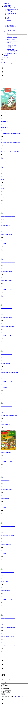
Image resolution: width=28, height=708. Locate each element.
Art (7, 38)
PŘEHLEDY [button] (7, 6)
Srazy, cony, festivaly (12, 51)
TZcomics (3, 63)
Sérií (8, 14)
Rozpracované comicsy (12, 23)
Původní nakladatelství (12, 13)
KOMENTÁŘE (7, 5)
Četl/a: (2, 685)
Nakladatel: (3, 682)
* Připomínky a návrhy (12, 37)
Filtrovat (3, 694)
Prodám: (3, 691)
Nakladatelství (10, 11)
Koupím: (3, 689)
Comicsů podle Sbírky (12, 7)
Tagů (8, 17)
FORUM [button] (6, 31)
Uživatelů (9, 20)
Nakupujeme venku (11, 45)
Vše (7, 33)
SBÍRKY (6, 55)
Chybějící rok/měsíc (11, 26)
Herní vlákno (10, 42)
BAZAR (6, 54)
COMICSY (6, 3)
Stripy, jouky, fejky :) (12, 53)
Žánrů (8, 16)
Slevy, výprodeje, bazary (12, 50)
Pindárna (9, 46)
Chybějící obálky (11, 25)
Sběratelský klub (10, 49)
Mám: (2, 687)
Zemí (8, 18)
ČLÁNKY (6, 57)
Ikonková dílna (10, 43)
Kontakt (21, 696)
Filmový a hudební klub (12, 41)
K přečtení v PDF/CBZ (12, 30)
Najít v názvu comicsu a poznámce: (9, 679)
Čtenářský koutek (11, 39)
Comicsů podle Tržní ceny (13, 9)
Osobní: (2, 692)
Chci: (2, 688)
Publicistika (9, 47)
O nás (16, 696)
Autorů (8, 10)
